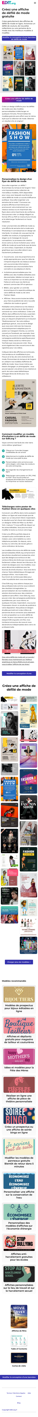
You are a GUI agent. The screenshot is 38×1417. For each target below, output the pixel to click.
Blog (18, 1403)
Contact (19, 1396)
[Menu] (35, 3)
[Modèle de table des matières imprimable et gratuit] (19, 1341)
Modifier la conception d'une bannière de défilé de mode (19, 38)
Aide (29, 1393)
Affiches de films (19, 1331)
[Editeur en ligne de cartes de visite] (19, 1359)
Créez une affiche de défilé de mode (19, 100)
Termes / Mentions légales (16, 1393)
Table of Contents (19, 1349)
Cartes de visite (19, 1366)
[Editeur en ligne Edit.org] (9, 3)
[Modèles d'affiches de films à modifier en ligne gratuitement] (19, 1317)
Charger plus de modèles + (19, 962)
